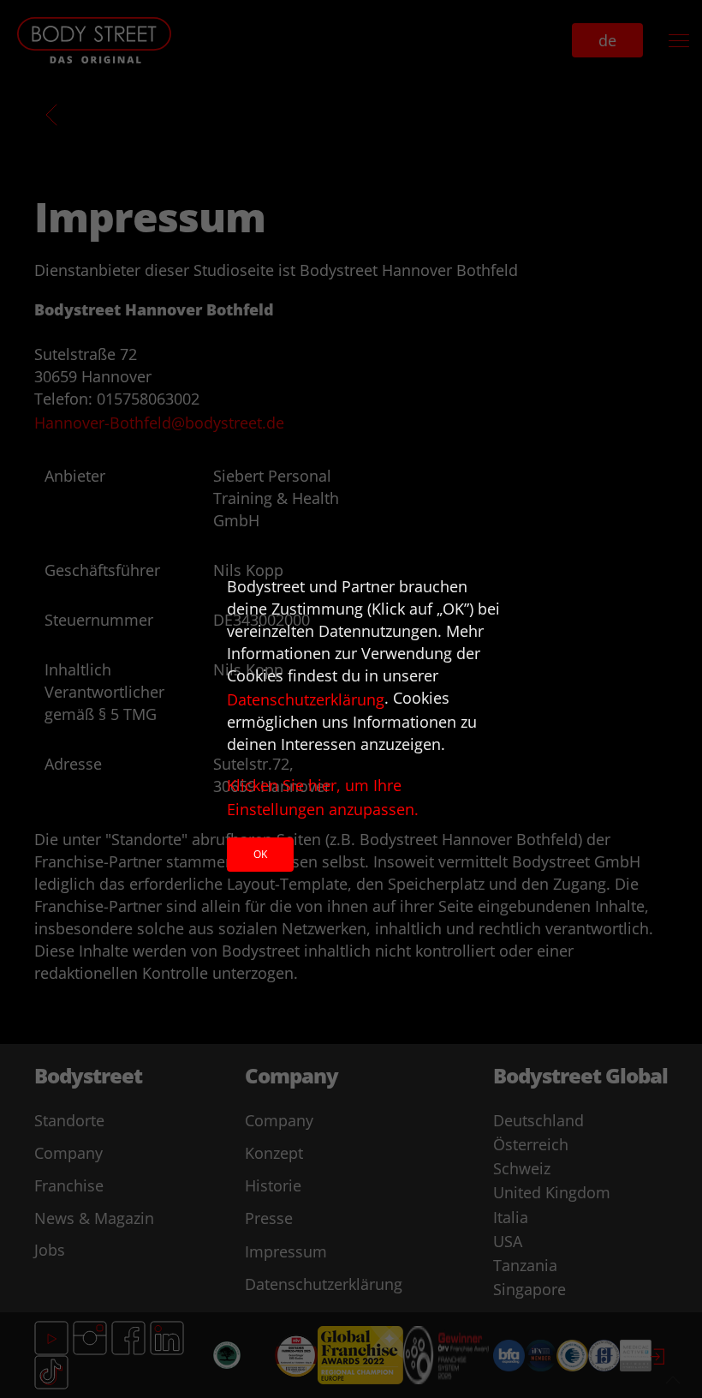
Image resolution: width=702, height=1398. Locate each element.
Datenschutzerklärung (305, 699)
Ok (260, 854)
